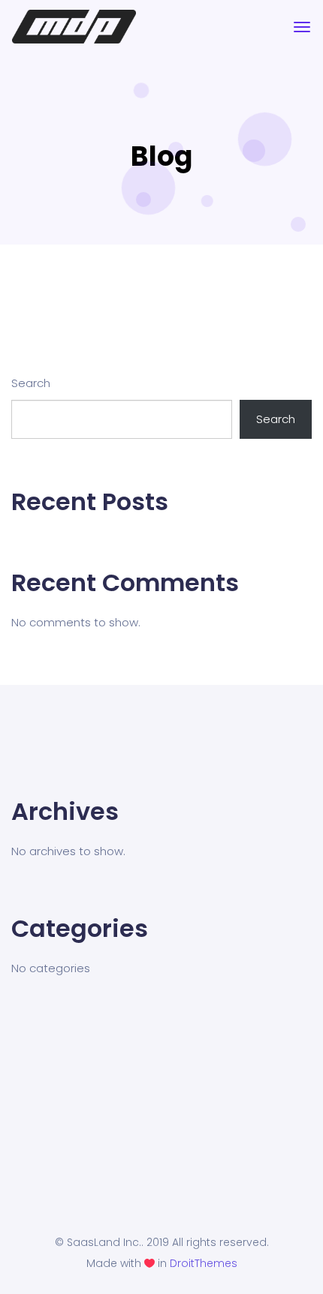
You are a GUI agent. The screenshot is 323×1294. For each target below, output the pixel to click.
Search (30, 383)
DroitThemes (203, 1263)
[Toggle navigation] (302, 27)
